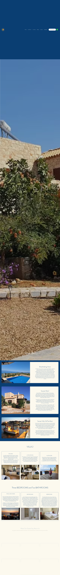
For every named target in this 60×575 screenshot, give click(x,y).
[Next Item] (58, 180)
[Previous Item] (1, 180)
